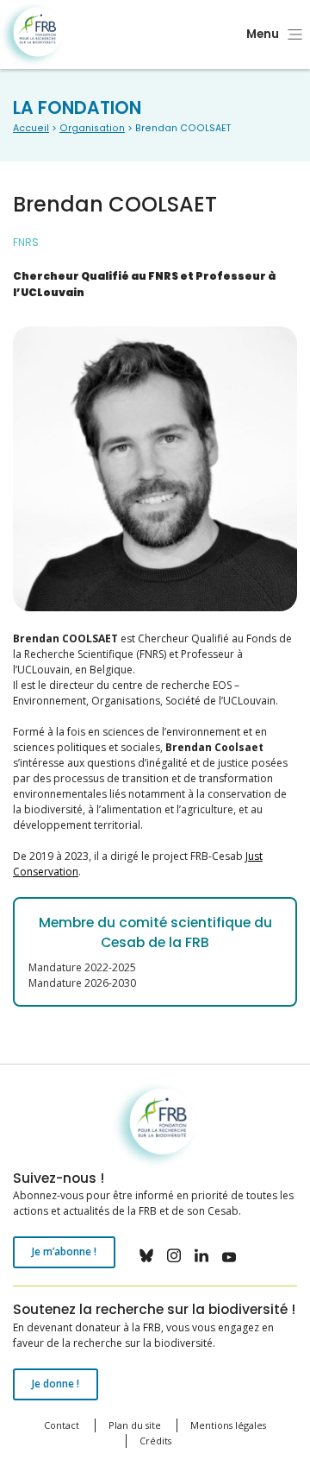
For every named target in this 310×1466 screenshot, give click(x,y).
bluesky (146, 1255)
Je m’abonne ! (64, 1251)
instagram (174, 1255)
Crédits (155, 1440)
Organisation (92, 128)
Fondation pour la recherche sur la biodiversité (32, 35)
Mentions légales (228, 1425)
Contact (61, 1425)
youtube (229, 1255)
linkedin (201, 1255)
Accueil (31, 128)
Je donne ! (55, 1383)
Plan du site (134, 1425)
